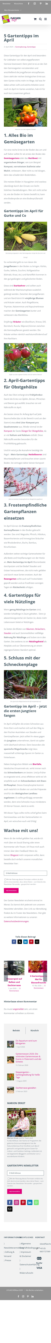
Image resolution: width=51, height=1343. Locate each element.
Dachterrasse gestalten (26, 1087)
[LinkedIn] (29, 1202)
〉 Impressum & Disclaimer (25, 1254)
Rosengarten (10, 578)
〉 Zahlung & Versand (9, 1254)
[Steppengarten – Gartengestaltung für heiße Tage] (10, 1075)
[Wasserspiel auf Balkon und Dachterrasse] (14, 968)
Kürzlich (35, 1030)
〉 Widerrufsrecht (25, 1270)
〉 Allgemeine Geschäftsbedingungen (25, 1245)
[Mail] (9, 1209)
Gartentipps (31, 47)
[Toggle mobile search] (40, 19)
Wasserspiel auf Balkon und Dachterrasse (14, 982)
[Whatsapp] (36, 1202)
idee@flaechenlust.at (43, 1244)
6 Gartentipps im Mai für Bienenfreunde (38, 979)
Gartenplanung (20, 47)
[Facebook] (9, 1202)
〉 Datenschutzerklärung (25, 1262)
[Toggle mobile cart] (35, 19)
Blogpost (14, 855)
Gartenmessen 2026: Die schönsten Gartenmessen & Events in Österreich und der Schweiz (28, 1057)
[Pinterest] (23, 1202)
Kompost (8, 431)
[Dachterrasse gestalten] (10, 1088)
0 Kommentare (14, 989)
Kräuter (17, 321)
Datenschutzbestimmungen (16, 921)
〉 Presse (7, 1260)
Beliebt (16, 1030)
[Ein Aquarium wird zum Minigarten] (10, 1043)
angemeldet (18, 1009)
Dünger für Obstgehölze (32, 431)
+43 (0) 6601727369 (43, 1250)
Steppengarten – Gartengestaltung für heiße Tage (28, 1075)
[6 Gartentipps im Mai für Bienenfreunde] (38, 967)
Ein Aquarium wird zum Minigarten (26, 1042)
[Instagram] (16, 1202)
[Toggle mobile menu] (45, 19)
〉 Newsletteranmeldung (10, 1245)
